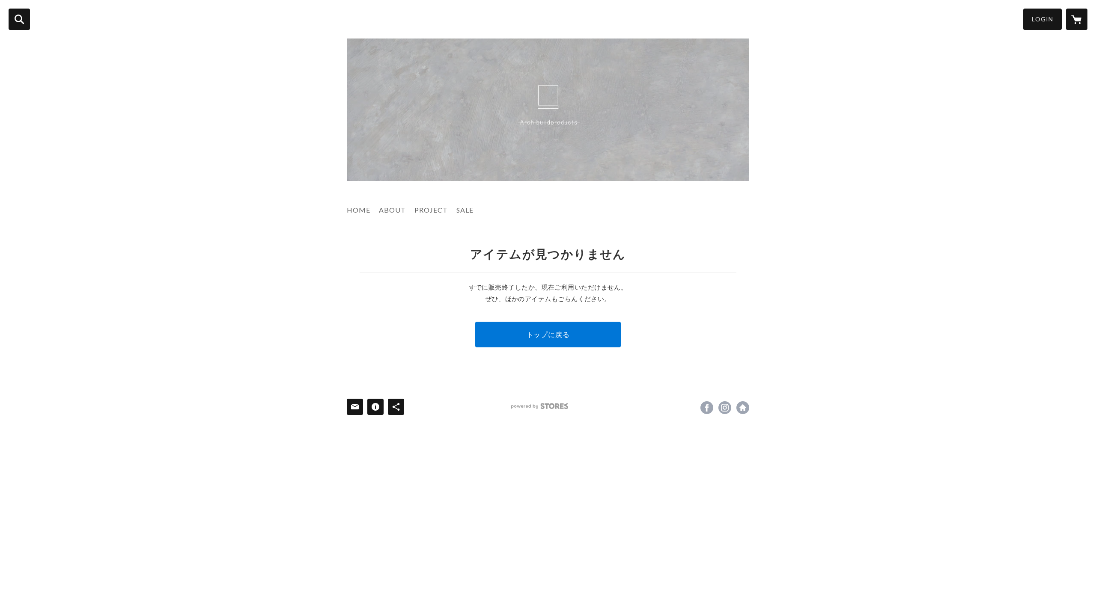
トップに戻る (548, 334)
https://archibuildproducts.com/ (742, 407)
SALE (465, 210)
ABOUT (392, 210)
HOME (358, 210)
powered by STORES (539, 406)
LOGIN (1042, 19)
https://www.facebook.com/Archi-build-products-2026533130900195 (706, 407)
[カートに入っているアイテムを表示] (1076, 19)
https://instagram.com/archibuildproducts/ (724, 407)
